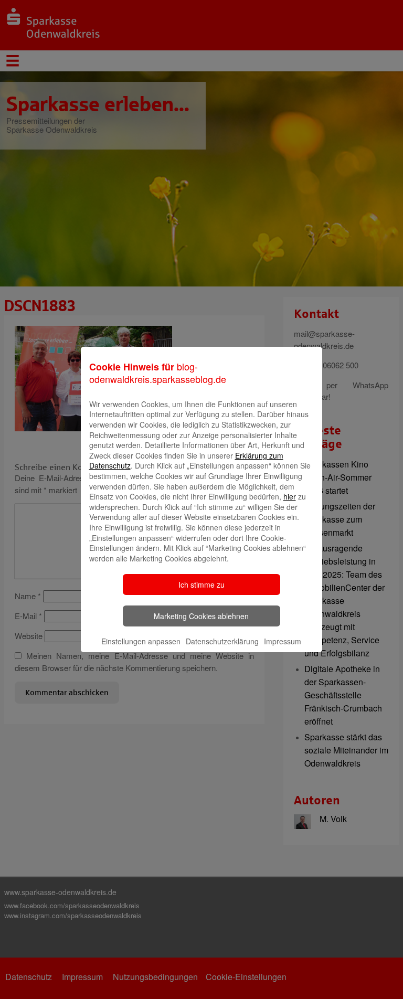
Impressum (282, 641)
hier (289, 496)
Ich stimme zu (201, 584)
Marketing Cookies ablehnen (201, 616)
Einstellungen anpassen (141, 641)
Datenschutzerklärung (222, 641)
